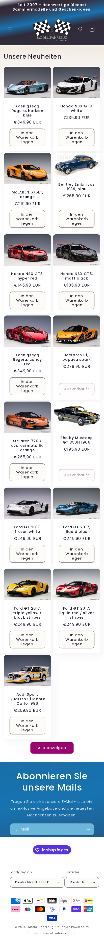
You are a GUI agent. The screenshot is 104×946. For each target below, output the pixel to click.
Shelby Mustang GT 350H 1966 (76, 440)
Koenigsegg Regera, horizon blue (27, 110)
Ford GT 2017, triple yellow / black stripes (27, 613)
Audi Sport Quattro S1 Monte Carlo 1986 (27, 699)
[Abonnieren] (88, 829)
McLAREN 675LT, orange (27, 194)
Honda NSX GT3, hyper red (27, 275)
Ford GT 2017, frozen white (27, 529)
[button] (10, 29)
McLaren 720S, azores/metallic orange (27, 445)
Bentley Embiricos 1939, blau (76, 186)
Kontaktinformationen (60, 933)
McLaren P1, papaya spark (76, 357)
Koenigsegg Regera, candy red (27, 359)
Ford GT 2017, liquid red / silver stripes (76, 613)
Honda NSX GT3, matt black (76, 275)
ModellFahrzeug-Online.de (49, 927)
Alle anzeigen (52, 747)
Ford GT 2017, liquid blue (76, 529)
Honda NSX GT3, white (76, 108)
